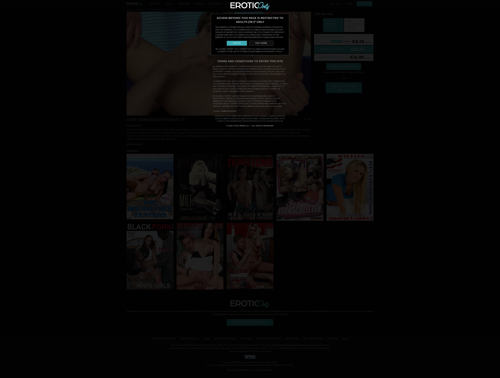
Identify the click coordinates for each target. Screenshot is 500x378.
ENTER (237, 43)
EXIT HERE (261, 43)
